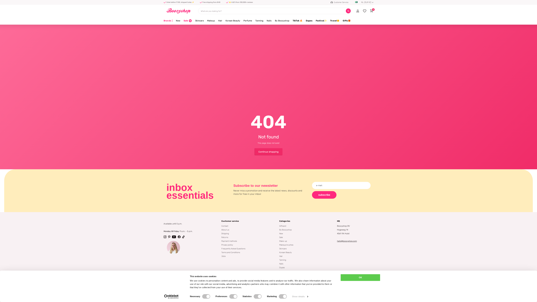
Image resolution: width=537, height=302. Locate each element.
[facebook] (179, 236)
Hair (220, 20)
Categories (284, 221)
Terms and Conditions (230, 252)
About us (225, 230)
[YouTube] (174, 236)
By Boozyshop (282, 20)
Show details (298, 296)
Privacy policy (227, 245)
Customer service (230, 221)
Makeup (211, 20)
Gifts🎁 (347, 20)
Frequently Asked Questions (233, 248)
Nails (269, 20)
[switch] (233, 296)
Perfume (247, 20)
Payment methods (229, 241)
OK (360, 277)
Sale (281, 237)
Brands (168, 20)
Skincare (199, 20)
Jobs (223, 256)
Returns (224, 237)
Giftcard (282, 226)
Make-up (283, 241)
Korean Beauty (233, 20)
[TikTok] (183, 236)
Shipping (225, 233)
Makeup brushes (286, 245)
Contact (224, 226)
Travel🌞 (334, 20)
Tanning (259, 20)
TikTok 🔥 (297, 20)
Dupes (309, 20)
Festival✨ (321, 20)
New (178, 20)
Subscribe (324, 195)
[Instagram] (165, 236)
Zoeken (348, 11)
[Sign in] (357, 11)
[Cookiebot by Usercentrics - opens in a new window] (171, 296)
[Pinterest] (169, 236)
